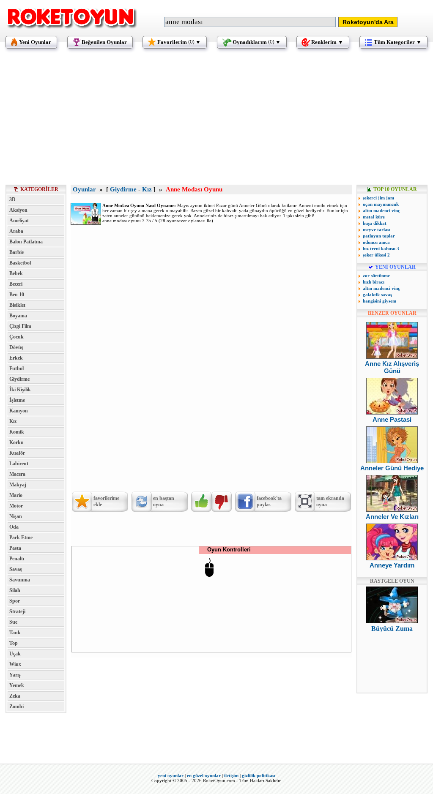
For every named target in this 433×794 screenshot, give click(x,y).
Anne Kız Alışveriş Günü (392, 367)
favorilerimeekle (106, 501)
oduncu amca (376, 242)
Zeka (14, 696)
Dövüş (16, 347)
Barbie (16, 252)
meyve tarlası (376, 229)
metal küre (374, 216)
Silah (14, 590)
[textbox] (250, 22)
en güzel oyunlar (204, 775)
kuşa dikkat (374, 223)
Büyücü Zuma (392, 628)
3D (12, 199)
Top (13, 643)
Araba (16, 231)
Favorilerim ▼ (179, 42)
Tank (15, 633)
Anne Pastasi (392, 419)
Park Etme (21, 537)
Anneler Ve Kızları (392, 516)
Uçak (15, 654)
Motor (16, 506)
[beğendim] (201, 501)
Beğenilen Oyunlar (104, 42)
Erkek (16, 358)
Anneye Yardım (392, 565)
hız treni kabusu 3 (381, 248)
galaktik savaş (377, 294)
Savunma (19, 580)
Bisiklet (17, 305)
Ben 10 (16, 294)
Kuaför (17, 453)
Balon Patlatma (26, 242)
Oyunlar (84, 189)
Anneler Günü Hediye (392, 468)
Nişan (15, 516)
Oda (14, 527)
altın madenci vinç (381, 210)
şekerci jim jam (378, 197)
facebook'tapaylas (269, 501)
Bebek (16, 273)
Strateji (17, 611)
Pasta (15, 548)
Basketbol (20, 263)
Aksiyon (18, 210)
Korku (16, 442)
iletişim (231, 775)
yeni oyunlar (171, 775)
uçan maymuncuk (381, 204)
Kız (12, 421)
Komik (16, 432)
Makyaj (17, 485)
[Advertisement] (216, 120)
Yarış (15, 675)
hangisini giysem (379, 300)
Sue (13, 622)
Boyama (18, 316)
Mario (15, 495)
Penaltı (16, 559)
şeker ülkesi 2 (376, 254)
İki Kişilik (20, 390)
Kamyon (18, 411)
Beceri (15, 284)
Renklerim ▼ (327, 42)
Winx (15, 664)
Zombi (16, 706)
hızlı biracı (373, 281)
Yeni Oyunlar (35, 42)
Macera (17, 474)
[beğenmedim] (221, 501)
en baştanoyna (163, 501)
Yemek (16, 685)
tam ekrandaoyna (330, 501)
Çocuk (16, 337)
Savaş (15, 569)
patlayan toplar (379, 235)
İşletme (17, 400)
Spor (14, 601)
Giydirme (19, 379)
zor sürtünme (376, 275)
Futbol (16, 368)
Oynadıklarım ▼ (257, 42)
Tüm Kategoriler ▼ (398, 42)
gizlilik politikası (258, 775)
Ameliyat (19, 221)
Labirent (18, 464)
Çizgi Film (20, 326)
